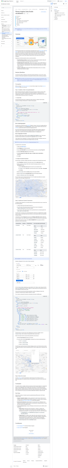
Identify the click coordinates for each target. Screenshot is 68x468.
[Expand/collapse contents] (20, 16)
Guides (17, 1)
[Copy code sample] (46, 103)
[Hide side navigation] (11, 466)
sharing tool (20, 377)
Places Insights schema (38, 79)
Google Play (39, 455)
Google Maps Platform (25, 9)
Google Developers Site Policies (37, 438)
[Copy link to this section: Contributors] (23, 423)
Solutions (21, 1)
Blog (26, 446)
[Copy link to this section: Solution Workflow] (26, 72)
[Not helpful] (46, 9)
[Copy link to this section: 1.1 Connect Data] (22, 97)
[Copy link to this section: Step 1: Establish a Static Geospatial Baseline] (35, 90)
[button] (5, 12)
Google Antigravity (40, 452)
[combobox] (51, 1)
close (66, 3)
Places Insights (41, 50)
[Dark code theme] (45, 103)
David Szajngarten (20, 425)
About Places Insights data (27, 400)
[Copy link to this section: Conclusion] (22, 383)
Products (19, 9)
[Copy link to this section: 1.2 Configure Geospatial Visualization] (29, 158)
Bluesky (27, 448)
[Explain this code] (43, 103)
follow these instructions (25, 86)
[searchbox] (6, 7)
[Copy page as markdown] (27, 13)
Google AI (45, 460)
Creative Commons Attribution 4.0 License (38, 437)
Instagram (27, 449)
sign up (38, 28)
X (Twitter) (27, 452)
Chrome (39, 448)
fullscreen (65, 3)
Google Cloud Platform (39, 460)
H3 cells (16, 127)
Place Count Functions (33, 142)
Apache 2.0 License (24, 438)
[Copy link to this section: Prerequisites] (22, 84)
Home (16, 9)
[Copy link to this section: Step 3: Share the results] (27, 376)
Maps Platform (10, 1)
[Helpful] (45, 9)
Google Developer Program (17, 446)
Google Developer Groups (17, 448)
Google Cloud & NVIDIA (17, 452)
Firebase (39, 449)
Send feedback (43, 11)
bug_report (63, 3)
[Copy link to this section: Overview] (21, 34)
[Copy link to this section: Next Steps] (21, 393)
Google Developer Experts (17, 449)
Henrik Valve (19, 427)
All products (24, 462)
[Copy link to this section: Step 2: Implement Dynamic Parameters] (33, 200)
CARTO (28, 125)
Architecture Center (5, 4)
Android (39, 446)
